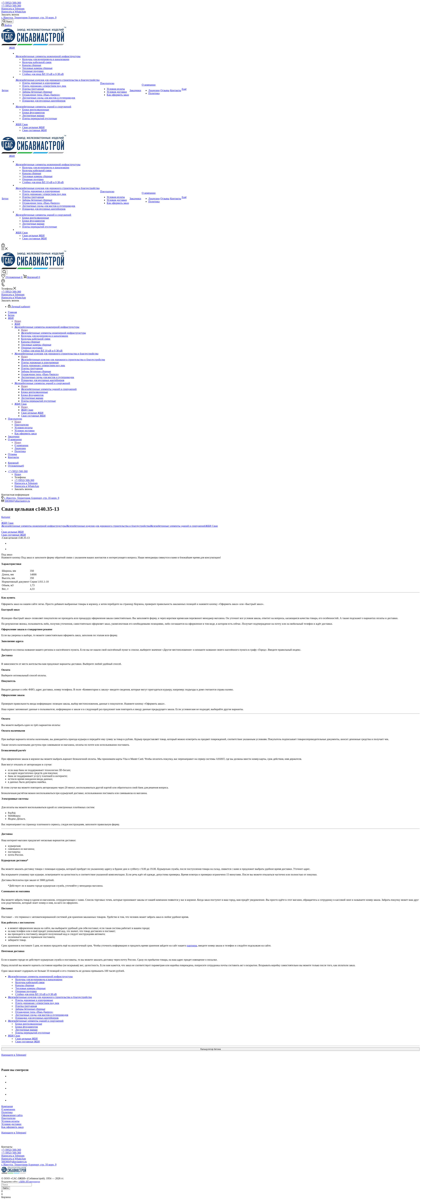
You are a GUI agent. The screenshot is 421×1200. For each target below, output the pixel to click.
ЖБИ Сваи (27, 409)
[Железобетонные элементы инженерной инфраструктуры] (57, 53)
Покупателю (21, 424)
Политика (6, 1112)
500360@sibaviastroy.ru (17, 501)
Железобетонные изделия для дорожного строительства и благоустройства (63, 359)
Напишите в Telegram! (13, 1054)
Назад (17, 321)
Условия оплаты (10, 1121)
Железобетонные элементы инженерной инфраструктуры (53, 332)
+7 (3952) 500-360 (11, 2)
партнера (192, 945)
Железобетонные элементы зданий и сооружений (49, 389)
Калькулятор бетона (210, 1049)
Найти (6, 1188)
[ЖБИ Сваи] (57, 121)
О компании (21, 445)
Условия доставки (11, 1124)
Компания (7, 1106)
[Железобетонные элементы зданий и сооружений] (57, 103)
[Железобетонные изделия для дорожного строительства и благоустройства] (57, 77)
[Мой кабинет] (3, 245)
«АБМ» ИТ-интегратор (29, 1181)
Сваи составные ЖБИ (13, 534)
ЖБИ (17, 324)
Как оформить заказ (12, 1127)
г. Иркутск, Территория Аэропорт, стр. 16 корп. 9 (28, 17)
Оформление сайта (12, 1115)
